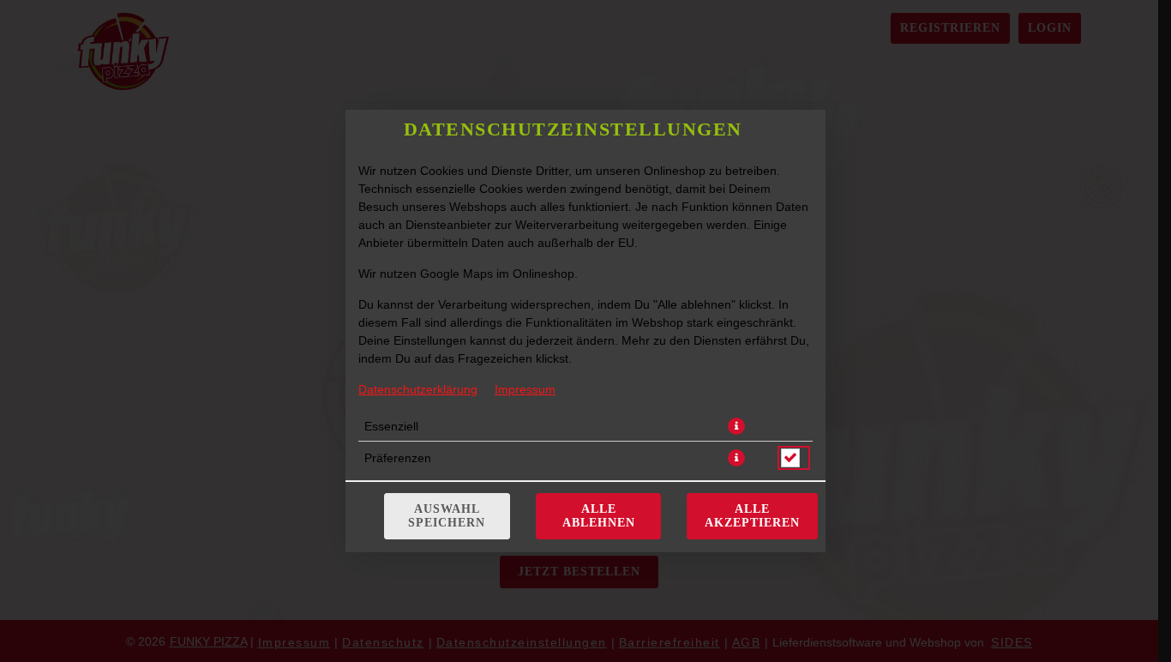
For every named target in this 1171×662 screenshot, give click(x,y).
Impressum (525, 389)
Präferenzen (397, 458)
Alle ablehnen (598, 516)
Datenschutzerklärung (417, 389)
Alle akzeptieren (752, 516)
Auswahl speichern (446, 516)
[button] (736, 426)
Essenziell (391, 426)
